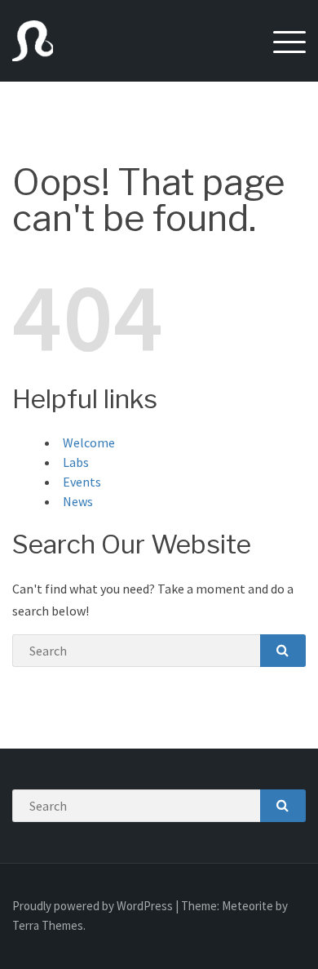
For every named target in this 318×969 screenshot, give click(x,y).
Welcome (89, 442)
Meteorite (247, 905)
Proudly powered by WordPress (93, 905)
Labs (76, 462)
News (78, 501)
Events (82, 481)
